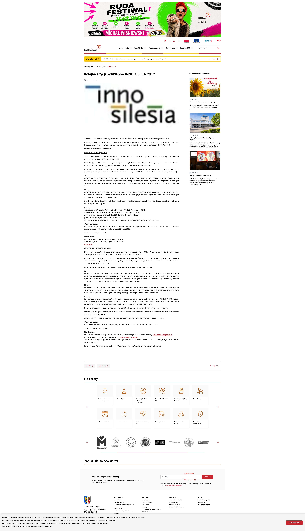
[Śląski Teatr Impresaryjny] (160, 442)
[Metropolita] (101, 442)
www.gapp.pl (88, 244)
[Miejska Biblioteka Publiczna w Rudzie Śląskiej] (145, 442)
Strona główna (89, 67)
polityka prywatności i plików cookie (174, 485)
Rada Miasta (145, 504)
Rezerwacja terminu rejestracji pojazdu (105, 395)
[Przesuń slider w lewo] (87, 407)
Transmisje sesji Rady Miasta (181, 395)
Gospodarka (170, 48)
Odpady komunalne (105, 418)
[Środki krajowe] (186, 41)
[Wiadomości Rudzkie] (189, 442)
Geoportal (116, 513)
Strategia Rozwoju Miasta (176, 507)
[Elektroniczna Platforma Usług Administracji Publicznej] (208, 41)
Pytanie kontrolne (189, 474)
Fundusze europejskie (175, 500)
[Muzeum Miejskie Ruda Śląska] (131, 442)
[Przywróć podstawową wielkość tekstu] (174, 40)
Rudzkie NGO (185, 48)
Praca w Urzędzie (147, 511)
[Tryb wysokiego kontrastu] (165, 41)
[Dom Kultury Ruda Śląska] (174, 442)
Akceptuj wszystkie (294, 522)
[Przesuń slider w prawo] (217, 407)
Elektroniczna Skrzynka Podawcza (151, 509)
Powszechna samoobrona (200, 418)
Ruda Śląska (138, 48)
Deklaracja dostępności (203, 500)
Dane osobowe (201, 502)
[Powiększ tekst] (179, 41)
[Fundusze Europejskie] (196, 41)
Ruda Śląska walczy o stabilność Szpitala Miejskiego (205, 130)
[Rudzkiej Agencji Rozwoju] (116, 442)
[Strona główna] (92, 48)
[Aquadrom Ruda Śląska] (203, 442)
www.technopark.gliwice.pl (162, 335)
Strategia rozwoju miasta (181, 418)
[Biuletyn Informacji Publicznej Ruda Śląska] (219, 41)
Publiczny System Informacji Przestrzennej (143, 395)
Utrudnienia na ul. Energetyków (141, 59)
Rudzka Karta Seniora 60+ (162, 395)
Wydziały (144, 507)
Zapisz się (207, 476)
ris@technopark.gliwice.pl (128, 337)
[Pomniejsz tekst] (170, 41)
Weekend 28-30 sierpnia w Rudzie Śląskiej (205, 94)
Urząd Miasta (124, 48)
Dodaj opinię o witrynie (203, 504)
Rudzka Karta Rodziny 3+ (143, 418)
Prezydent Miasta (147, 502)
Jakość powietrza (124, 418)
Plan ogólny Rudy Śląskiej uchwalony (205, 168)
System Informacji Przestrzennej (123, 511)
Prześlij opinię (214, 366)
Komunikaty (117, 500)
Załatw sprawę (146, 500)
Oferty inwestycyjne (174, 504)
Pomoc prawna (162, 418)
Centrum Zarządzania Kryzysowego (124, 504)
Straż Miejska (124, 395)
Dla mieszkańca (154, 48)
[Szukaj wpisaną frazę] (219, 48)
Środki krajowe (173, 502)
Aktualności (111, 67)
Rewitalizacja (200, 395)
